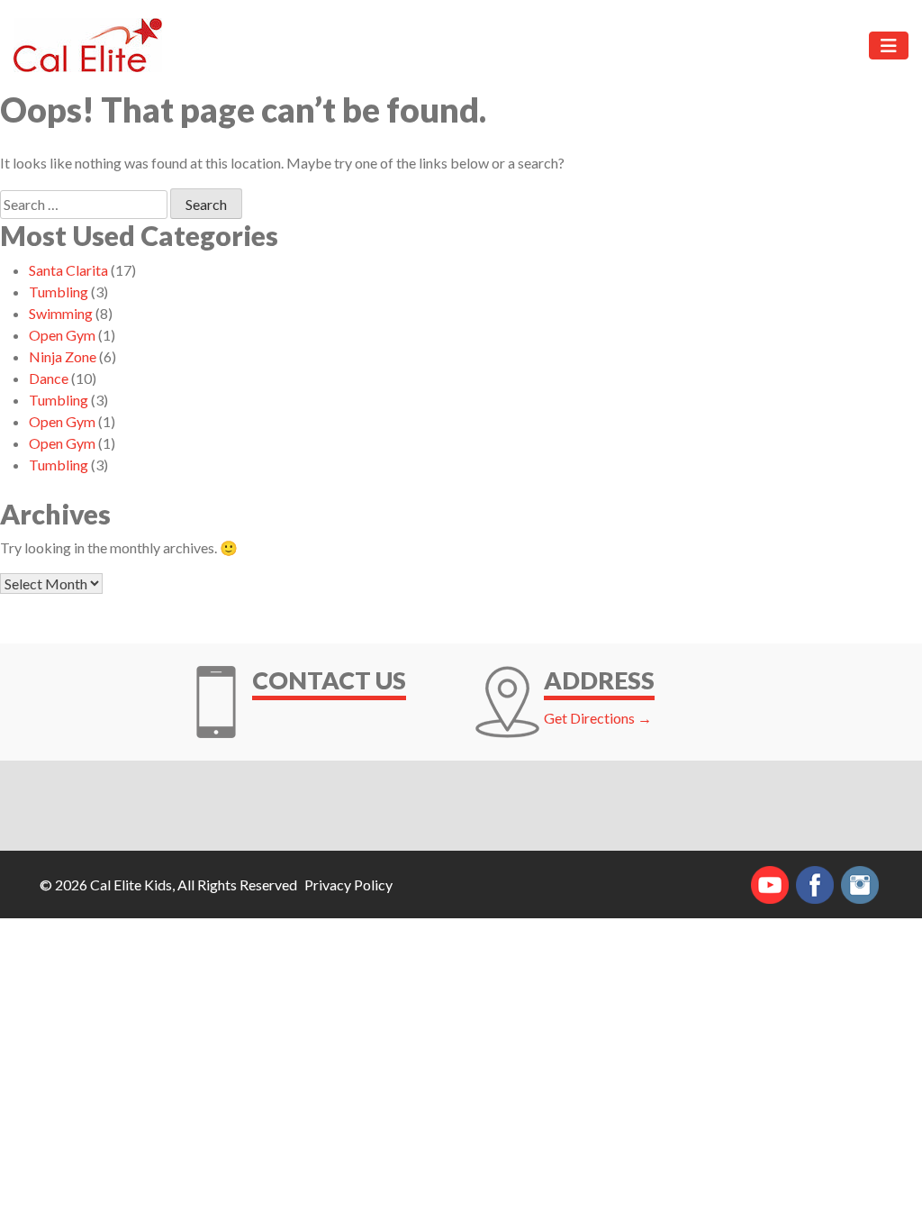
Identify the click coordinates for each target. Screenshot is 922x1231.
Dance (48, 378)
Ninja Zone (62, 356)
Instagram (859, 884)
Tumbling (58, 291)
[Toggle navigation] (888, 45)
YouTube (769, 884)
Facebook (814, 884)
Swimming (61, 313)
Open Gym (62, 334)
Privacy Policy (348, 884)
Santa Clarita (68, 269)
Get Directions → (598, 717)
